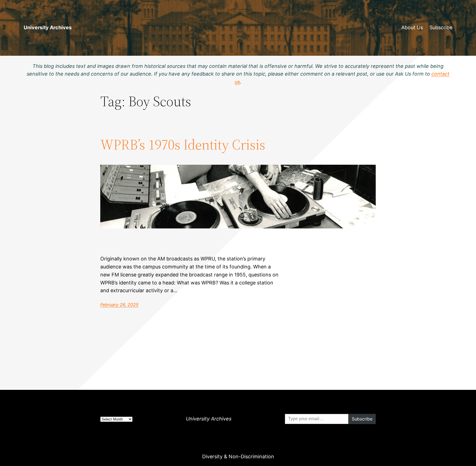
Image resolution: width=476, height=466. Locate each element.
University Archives (48, 27)
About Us (412, 27)
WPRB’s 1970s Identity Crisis (182, 144)
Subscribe (440, 27)
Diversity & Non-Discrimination (238, 456)
